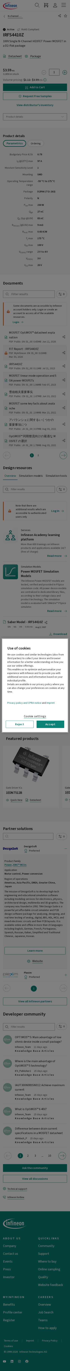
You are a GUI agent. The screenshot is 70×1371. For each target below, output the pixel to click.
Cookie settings (35, 716)
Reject (19, 724)
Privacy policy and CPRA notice (24, 703)
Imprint (51, 703)
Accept (50, 724)
